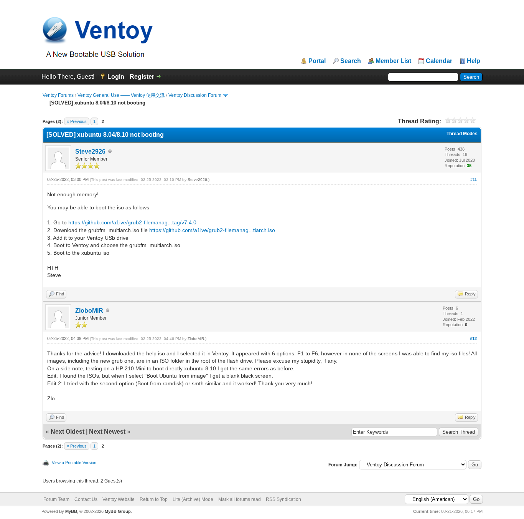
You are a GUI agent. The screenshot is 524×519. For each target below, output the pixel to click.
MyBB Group (118, 511)
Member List (393, 61)
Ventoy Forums (58, 95)
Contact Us (85, 499)
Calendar (439, 61)
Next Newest (107, 431)
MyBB (71, 511)
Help (473, 61)
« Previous (77, 121)
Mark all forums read (239, 499)
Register (142, 76)
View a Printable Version (74, 462)
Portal (317, 61)
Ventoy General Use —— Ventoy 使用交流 (121, 95)
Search (350, 61)
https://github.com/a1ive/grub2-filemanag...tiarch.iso (212, 230)
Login (115, 76)
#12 (473, 338)
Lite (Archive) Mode (193, 499)
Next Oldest (67, 431)
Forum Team (56, 499)
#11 (473, 179)
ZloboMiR (89, 310)
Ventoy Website (118, 499)
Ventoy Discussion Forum (194, 95)
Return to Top (154, 499)
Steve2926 (90, 151)
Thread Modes (462, 133)
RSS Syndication (283, 499)
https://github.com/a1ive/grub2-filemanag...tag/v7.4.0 (132, 222)
